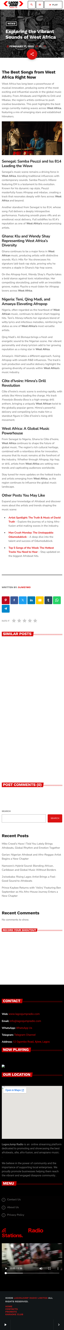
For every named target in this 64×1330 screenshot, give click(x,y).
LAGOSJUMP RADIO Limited (30, 1298)
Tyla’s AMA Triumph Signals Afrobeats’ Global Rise (27, 762)
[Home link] (13, 5)
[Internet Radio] (22, 1237)
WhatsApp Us (24, 1028)
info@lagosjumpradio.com (25, 1021)
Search (6, 811)
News (11, 23)
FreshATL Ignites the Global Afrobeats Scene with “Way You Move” (30, 694)
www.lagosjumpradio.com (24, 1014)
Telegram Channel (25, 1034)
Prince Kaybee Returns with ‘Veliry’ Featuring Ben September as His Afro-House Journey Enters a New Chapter (31, 892)
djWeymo (24, 587)
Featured (11, 684)
